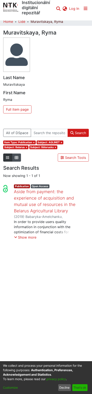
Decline (64, 387)
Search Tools (75, 157)
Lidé (21, 21)
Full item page (17, 109)
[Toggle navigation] (85, 8)
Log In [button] (74, 8)
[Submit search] (58, 8)
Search (80, 133)
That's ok (79, 387)
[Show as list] (7, 158)
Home (8, 21)
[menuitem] (64, 8)
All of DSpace (17, 133)
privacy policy (56, 379)
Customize (10, 387)
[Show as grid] (16, 158)
